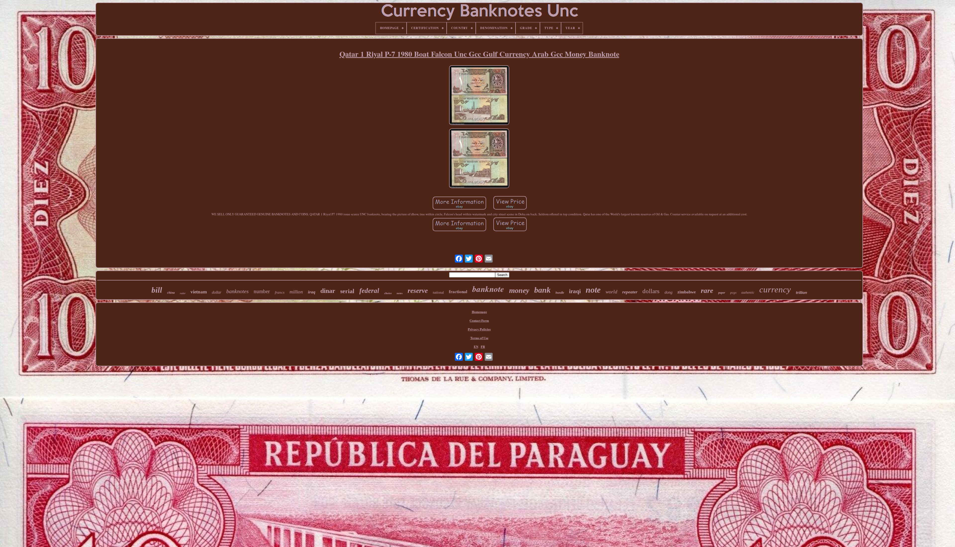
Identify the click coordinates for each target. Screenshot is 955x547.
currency (775, 289)
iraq (311, 291)
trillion (801, 292)
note (593, 289)
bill (156, 290)
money (519, 290)
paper (721, 292)
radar (183, 293)
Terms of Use (479, 337)
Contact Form (479, 320)
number (262, 291)
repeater (629, 291)
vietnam (199, 291)
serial (347, 291)
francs (280, 292)
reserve (418, 290)
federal (369, 290)
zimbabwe (686, 292)
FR (483, 346)
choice (388, 293)
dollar (216, 292)
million (296, 291)
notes (400, 293)
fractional (458, 291)
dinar (327, 290)
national (438, 292)
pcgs (733, 292)
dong (668, 292)
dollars (651, 291)
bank (542, 289)
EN (476, 346)
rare (707, 290)
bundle (560, 292)
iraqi (575, 291)
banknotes (237, 291)
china (171, 292)
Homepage (479, 311)
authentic (747, 292)
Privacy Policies (479, 329)
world (611, 291)
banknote (488, 289)
